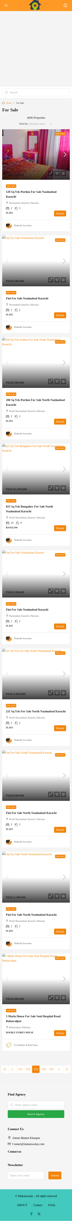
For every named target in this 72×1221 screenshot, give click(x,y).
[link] (36, 154)
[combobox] (40, 124)
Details (60, 213)
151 (20, 1069)
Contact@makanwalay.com (28, 1144)
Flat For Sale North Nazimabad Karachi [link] (31, 812)
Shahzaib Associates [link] (23, 225)
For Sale (60, 134)
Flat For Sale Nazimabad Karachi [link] (27, 298)
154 (43, 1069)
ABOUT (22, 1205)
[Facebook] (32, 1214)
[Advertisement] (36, 49)
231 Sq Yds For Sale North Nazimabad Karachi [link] (36, 711)
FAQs (51, 1205)
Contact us (14, 1151)
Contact (37, 1205)
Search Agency (36, 1114)
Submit (55, 1175)
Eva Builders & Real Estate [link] (26, 1045)
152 (28, 1069)
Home (9, 103)
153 (36, 1069)
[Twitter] (39, 1214)
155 (51, 1069)
